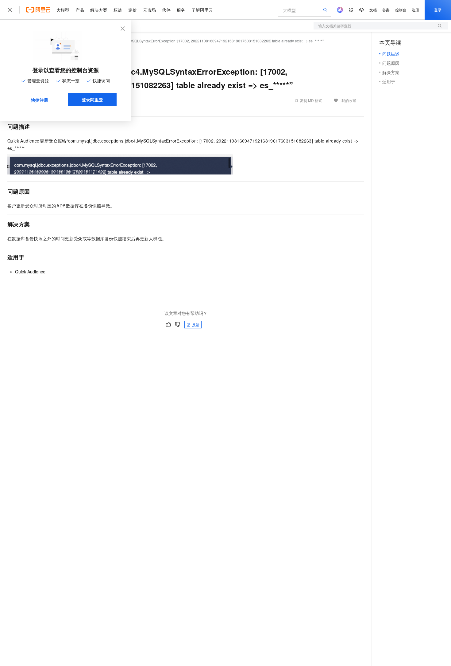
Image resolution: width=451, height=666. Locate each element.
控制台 (400, 9)
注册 (415, 9)
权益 (118, 10)
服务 (181, 10)
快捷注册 (39, 100)
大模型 (62, 10)
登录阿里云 (92, 99)
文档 (373, 9)
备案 (386, 9)
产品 (79, 10)
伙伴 (166, 10)
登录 (437, 9)
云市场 (149, 10)
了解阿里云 (202, 10)
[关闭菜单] (10, 10)
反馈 (195, 324)
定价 (132, 10)
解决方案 (98, 10)
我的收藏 (348, 100)
